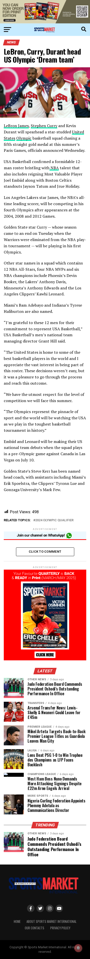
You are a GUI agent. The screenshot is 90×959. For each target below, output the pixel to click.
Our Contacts (34, 928)
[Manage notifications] (78, 948)
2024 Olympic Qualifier (54, 520)
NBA (54, 168)
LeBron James (16, 125)
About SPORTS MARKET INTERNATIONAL (51, 921)
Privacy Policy (60, 928)
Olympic (24, 138)
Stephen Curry (44, 125)
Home (17, 921)
